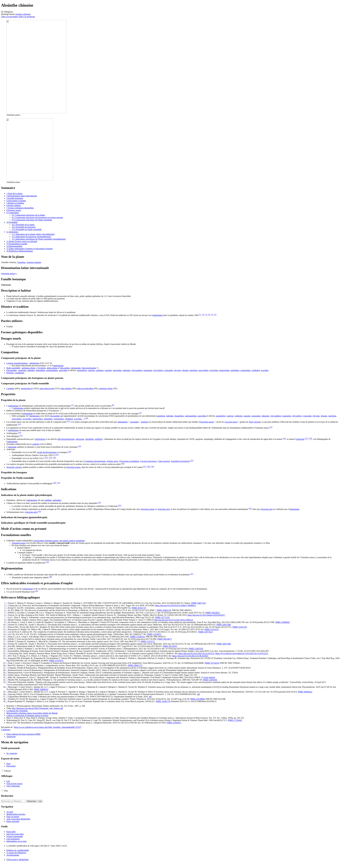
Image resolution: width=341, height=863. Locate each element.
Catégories (5, 729)
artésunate (80, 439)
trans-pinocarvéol (47, 388)
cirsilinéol (256, 370)
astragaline (117, 370)
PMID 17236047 (235, 720)
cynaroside (168, 370)
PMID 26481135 (164, 610)
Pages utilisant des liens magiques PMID (23, 734)
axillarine (100, 370)
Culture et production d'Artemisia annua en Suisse (27, 715)
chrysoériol (158, 370)
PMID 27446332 (137, 636)
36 (47, 562)
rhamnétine (40, 370)
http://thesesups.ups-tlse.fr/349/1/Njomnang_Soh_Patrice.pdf (37, 708)
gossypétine (203, 370)
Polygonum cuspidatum (129, 461)
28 (148, 467)
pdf (198, 694)
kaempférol (82, 370)
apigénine (22, 370)
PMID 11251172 (148, 641)
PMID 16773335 (162, 617)
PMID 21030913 (174, 723)
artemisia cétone (106, 388)
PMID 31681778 (163, 701)
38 (50, 577)
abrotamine (76, 368)
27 (144, 467)
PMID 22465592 (196, 648)
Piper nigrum (254, 422)
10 (86, 418)
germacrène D (27, 388)
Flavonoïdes (11, 370)
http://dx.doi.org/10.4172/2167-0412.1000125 (173, 620)
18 (310, 438)
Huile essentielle (13, 368)
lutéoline (31, 370)
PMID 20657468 (223, 625)
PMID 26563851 (212, 613)
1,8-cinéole (41, 368)
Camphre (10, 388)
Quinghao (21, 262)
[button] (2, 770)
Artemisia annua (8, 273)
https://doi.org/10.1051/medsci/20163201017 (206, 615)
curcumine (134, 422)
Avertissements (12, 855)
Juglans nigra (112, 461)
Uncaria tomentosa (148, 461)
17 (306, 438)
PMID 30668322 (41, 689)
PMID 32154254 (212, 663)
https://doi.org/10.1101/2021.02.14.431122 (196, 653)
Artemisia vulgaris (14, 467)
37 (191, 574)
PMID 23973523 (205, 632)
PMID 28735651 (170, 646)
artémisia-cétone (28, 368)
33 (119, 505)
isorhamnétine (52, 370)
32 (99, 502)
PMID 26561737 (139, 608)
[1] (202, 677)
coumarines (19, 373)
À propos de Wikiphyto (16, 853)
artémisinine (158, 315)
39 (36, 591)
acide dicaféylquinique (47, 452)
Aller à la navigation (9, 16)
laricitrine (193, 370)
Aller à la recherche (27, 16)
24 (54, 458)
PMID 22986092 (282, 622)
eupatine (108, 370)
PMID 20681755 (135, 665)
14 (19, 433)
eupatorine (147, 370)
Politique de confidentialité (17, 850)
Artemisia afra (164, 509)
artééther (98, 439)
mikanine (127, 370)
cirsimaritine (245, 370)
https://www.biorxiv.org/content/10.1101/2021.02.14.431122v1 (241, 653)
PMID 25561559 (239, 627)
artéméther (89, 439)
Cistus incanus (164, 461)
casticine (91, 370)
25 (191, 461)
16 (284, 438)
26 (122, 463)
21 (57, 455)
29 (152, 467)
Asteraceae (11, 736)
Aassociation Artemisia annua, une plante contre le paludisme (59, 540)
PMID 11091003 (210, 680)
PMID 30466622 (305, 692)
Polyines (10, 373)
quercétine (63, 370)
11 (68, 421)
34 (250, 508)
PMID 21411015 (211, 629)
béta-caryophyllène (85, 388)
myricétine (213, 370)
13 (270, 427)
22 (46, 458)
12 (19, 424)
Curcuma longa (231, 422)
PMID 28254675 (164, 639)
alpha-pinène (52, 368)
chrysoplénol (137, 370)
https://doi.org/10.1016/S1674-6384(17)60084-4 (175, 605)
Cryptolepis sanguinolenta (94, 461)
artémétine (235, 370)
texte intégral (209, 677)
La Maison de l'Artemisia (17, 711)
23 (50, 458)
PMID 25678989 (197, 699)
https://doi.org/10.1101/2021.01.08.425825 (190, 656)
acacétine (265, 370)
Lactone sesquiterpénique (17, 363)
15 (21, 435)
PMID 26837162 (198, 603)
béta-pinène (65, 368)
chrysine (177, 370)
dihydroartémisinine (66, 439)
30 (54, 483)
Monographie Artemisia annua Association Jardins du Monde (32, 713)
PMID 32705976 (56, 660)
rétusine (185, 370)
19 (79, 446)
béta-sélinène (66, 388)
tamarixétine (224, 370)
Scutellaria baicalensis (180, 461)
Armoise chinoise (22, 14)
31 (58, 483)
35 (39, 511)
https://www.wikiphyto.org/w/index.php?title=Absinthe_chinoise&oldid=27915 (47, 727)
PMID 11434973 (154, 634)
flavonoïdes (55, 416)
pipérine (144, 422)
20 (69, 452)
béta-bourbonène (89, 368)
